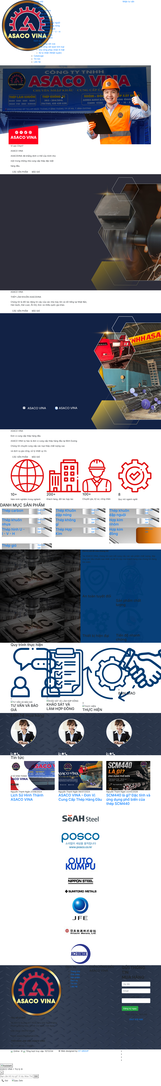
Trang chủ (38, 1)
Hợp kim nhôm (46, 37)
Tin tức (37, 59)
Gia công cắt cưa (47, 43)
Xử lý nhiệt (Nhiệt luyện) (50, 53)
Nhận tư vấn (128, 1)
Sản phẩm (38, 7)
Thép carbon (45, 10)
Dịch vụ (37, 40)
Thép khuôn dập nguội (49, 22)
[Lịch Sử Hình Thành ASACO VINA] (33, 775)
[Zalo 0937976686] (12, 753)
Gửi (36, 1076)
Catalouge (39, 56)
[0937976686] (18, 753)
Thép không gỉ (45, 19)
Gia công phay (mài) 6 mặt (52, 50)
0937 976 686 (136, 1019)
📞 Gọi (5, 1080)
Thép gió (43, 13)
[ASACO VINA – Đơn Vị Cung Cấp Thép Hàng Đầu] (80, 775)
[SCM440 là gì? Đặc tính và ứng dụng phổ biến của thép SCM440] (128, 775)
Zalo (20, 1080)
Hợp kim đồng (45, 34)
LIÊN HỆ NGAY (11, 574)
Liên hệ (37, 62)
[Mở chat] (6, 1066)
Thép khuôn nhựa (47, 28)
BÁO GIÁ (36, 172)
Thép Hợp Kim (45, 16)
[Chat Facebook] (15, 753)
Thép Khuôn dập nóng (49, 25)
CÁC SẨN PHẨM (20, 172)
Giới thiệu (38, 4)
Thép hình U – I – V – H (49, 31)
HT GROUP (83, 1051)
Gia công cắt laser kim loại (51, 46)
